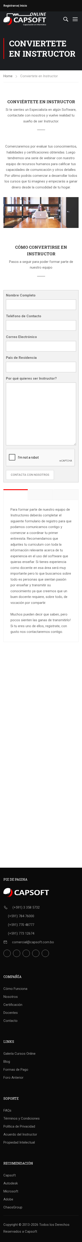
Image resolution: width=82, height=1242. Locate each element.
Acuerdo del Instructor (20, 1134)
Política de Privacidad (19, 1126)
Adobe (8, 1199)
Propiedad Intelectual (19, 1142)
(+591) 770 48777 (21, 925)
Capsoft (9, 1175)
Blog (6, 1062)
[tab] (15, 494)
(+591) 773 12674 (21, 933)
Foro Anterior (13, 1078)
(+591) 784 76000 (21, 916)
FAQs (7, 1110)
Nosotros (10, 997)
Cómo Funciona (15, 989)
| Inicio (22, 5)
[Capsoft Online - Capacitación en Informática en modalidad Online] (24, 19)
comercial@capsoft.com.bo (33, 942)
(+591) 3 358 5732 (26, 907)
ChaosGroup (12, 1207)
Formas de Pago (15, 1070)
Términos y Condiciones (21, 1118)
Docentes (10, 1013)
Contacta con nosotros (30, 474)
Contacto (10, 1021)
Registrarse (10, 5)
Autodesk (10, 1183)
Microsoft (10, 1191)
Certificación (12, 1005)
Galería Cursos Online (19, 1054)
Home (8, 76)
